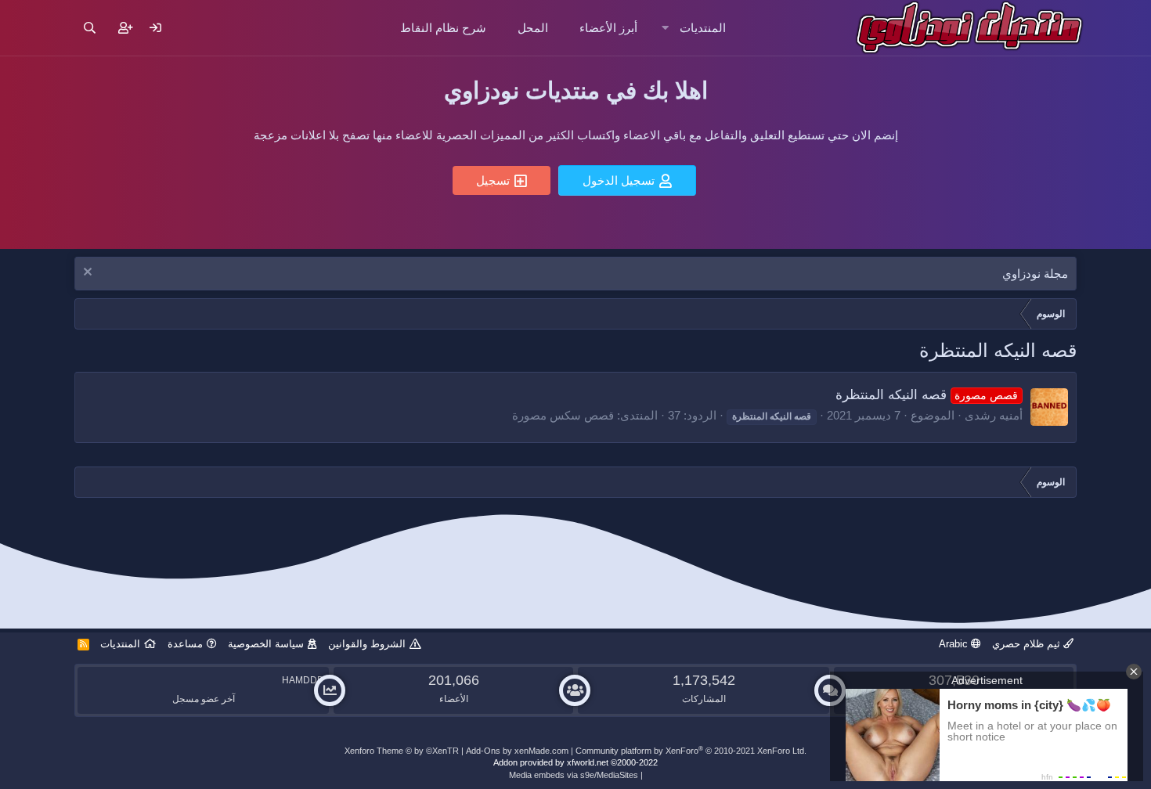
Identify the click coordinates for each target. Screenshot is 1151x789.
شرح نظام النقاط (443, 27)
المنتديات (703, 27)
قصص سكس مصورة (563, 415)
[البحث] (89, 28)
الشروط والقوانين (367, 644)
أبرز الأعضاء (608, 27)
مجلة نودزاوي (1035, 273)
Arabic (955, 644)
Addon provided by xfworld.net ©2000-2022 (575, 762)
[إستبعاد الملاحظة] (89, 273)
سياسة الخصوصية (266, 644)
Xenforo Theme (402, 750)
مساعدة (185, 644)
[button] (665, 28)
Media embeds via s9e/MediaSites (573, 775)
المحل (533, 27)
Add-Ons (483, 750)
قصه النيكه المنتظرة (927, 394)
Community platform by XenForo (691, 750)
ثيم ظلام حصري (1027, 644)
